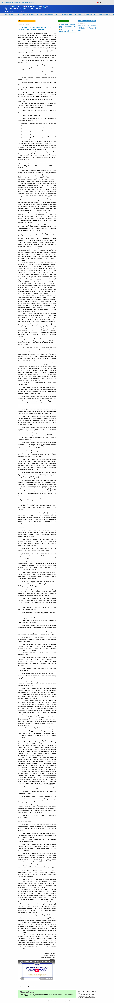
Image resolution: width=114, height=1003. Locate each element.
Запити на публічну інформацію (85, 14)
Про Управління (9, 14)
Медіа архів (108, 3)
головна (2, 18)
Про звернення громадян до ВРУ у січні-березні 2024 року (67, 26)
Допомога (31, 2)
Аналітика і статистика (66, 14)
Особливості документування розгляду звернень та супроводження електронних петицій (87, 28)
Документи (8, 18)
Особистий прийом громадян (28, 14)
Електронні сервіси (7, 2)
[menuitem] (7, 2)
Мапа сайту (36, 987)
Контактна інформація (104, 14)
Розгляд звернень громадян (47, 14)
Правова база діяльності (20, 2)
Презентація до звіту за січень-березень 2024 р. (67, 30)
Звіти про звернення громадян (30, 18)
